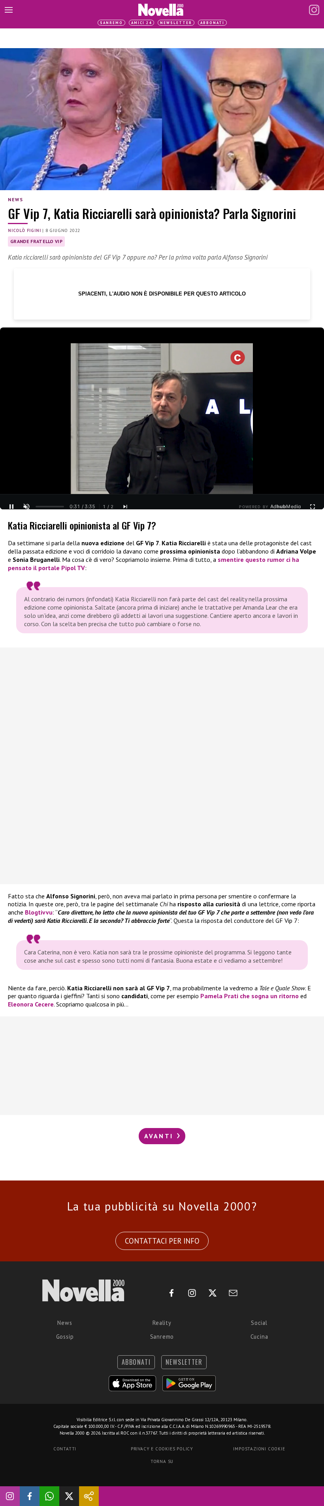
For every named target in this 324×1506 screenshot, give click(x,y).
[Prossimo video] (125, 506)
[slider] (50, 506)
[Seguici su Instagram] (10, 1496)
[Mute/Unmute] (26, 506)
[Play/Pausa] (11, 506)
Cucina (259, 1336)
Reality (162, 1322)
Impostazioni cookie (259, 1449)
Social (259, 1322)
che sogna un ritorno (249, 996)
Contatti (64, 1449)
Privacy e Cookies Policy (162, 1449)
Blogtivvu (39, 912)
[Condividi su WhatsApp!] (49, 1496)
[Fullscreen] (312, 506)
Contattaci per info (162, 1241)
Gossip (65, 1336)
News (15, 199)
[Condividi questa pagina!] (89, 1496)
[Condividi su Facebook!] (30, 1496)
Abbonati (212, 23)
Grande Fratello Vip (36, 241)
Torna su (162, 1461)
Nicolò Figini (24, 230)
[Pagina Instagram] (314, 10)
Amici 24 (141, 23)
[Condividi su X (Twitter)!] (69, 1496)
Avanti (160, 1136)
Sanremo (111, 23)
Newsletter (176, 23)
